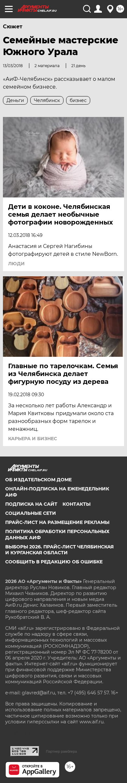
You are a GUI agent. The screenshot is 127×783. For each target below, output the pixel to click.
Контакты (77, 504)
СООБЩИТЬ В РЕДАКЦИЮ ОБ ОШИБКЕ (54, 562)
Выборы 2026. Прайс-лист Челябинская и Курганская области (59, 550)
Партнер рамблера (61, 751)
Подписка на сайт (31, 504)
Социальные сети (30, 513)
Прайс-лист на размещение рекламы (57, 522)
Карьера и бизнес (32, 438)
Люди (16, 263)
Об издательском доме (38, 480)
